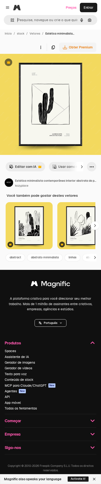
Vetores (35, 33)
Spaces (10, 351)
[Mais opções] (40, 47)
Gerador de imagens (20, 362)
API (7, 397)
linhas (72, 257)
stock (20, 33)
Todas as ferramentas (21, 408)
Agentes (15, 391)
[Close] (94, 479)
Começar (13, 420)
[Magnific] (50, 284)
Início (8, 33)
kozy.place (21, 186)
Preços (71, 7)
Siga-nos (13, 447)
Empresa (12, 434)
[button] (50, 323)
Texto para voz (16, 374)
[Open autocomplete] (10, 20)
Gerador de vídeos (18, 368)
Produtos (13, 342)
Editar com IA (22, 168)
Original (30, 63)
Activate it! (78, 479)
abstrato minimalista (45, 257)
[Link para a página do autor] (9, 183)
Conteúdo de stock (19, 380)
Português (50, 323)
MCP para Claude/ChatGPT (29, 385)
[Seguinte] (82, 166)
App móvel (13, 403)
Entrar (88, 7)
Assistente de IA (17, 357)
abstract (15, 257)
